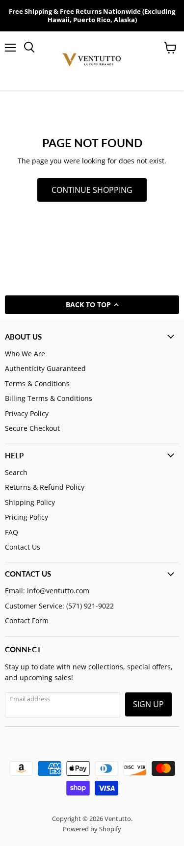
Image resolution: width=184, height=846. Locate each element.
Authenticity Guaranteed (45, 368)
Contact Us (22, 547)
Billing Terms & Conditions (48, 398)
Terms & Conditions (37, 383)
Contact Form (27, 620)
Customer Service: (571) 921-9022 (59, 605)
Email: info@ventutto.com (47, 590)
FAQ (11, 532)
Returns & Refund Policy (44, 487)
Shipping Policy (30, 502)
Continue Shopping (92, 190)
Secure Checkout (32, 428)
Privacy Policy (27, 413)
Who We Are (25, 353)
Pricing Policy (26, 517)
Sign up (148, 704)
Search (16, 472)
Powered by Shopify (92, 828)
